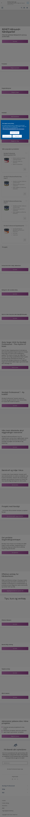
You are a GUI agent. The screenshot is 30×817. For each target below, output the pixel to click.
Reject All (17, 136)
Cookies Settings (14, 132)
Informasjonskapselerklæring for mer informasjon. (13, 128)
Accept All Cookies (7, 136)
